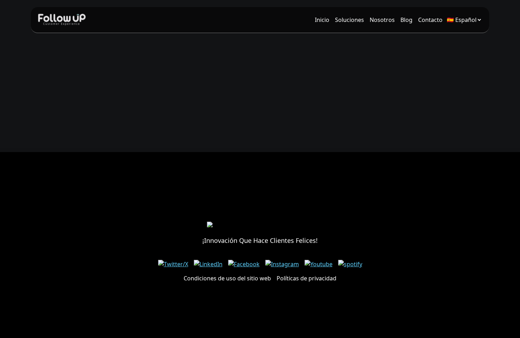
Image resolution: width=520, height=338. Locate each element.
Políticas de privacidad (306, 278)
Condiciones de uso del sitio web (227, 278)
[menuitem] (322, 20)
